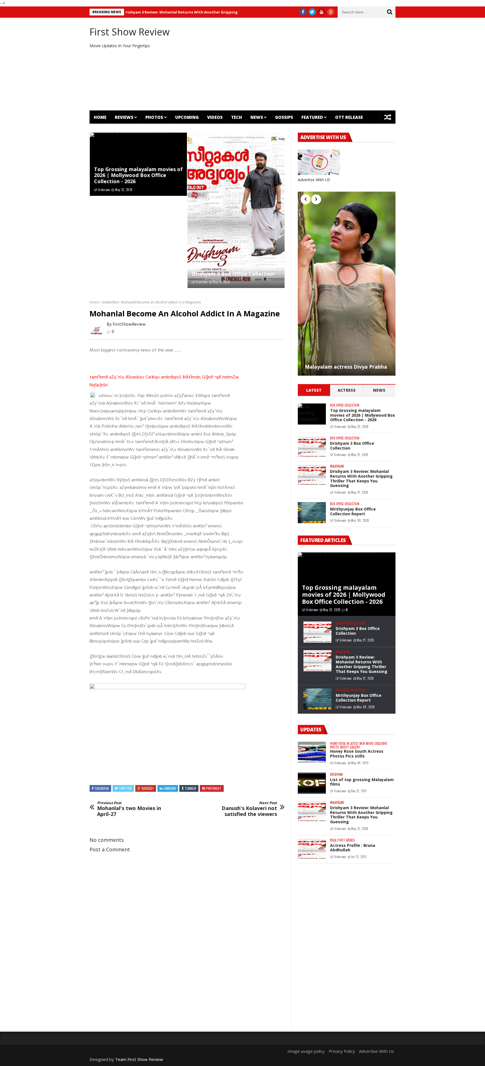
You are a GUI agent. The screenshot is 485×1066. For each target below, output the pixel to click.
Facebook (102, 788)
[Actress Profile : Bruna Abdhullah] (312, 848)
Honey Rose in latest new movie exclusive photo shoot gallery (358, 745)
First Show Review (130, 31)
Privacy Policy (342, 1051)
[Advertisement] (294, 64)
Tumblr (190, 788)
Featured (312, 117)
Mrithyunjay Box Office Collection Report (353, 511)
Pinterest (213, 788)
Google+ (148, 788)
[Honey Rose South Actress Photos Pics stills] (312, 752)
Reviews (124, 117)
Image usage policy (306, 1051)
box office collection (344, 405)
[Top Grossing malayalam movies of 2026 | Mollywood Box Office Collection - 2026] (312, 414)
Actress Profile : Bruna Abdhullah (352, 848)
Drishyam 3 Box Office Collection (233, 273)
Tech (236, 117)
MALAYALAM (337, 466)
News (256, 117)
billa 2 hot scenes (342, 840)
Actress (347, 390)
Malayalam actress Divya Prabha (346, 367)
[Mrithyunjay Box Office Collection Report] (312, 512)
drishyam (336, 774)
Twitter (125, 788)
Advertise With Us (376, 1051)
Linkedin (170, 788)
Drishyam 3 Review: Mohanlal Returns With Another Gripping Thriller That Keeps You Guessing (185, 12)
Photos (154, 117)
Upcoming (187, 117)
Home (100, 117)
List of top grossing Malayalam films (362, 782)
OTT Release (349, 117)
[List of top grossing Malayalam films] (312, 783)
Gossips (284, 117)
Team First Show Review (139, 1059)
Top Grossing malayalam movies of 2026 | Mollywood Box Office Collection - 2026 (138, 175)
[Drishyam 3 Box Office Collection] (236, 210)
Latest (314, 390)
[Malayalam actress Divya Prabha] (346, 284)
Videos (215, 117)
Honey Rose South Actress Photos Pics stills (356, 754)
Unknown (104, 189)
